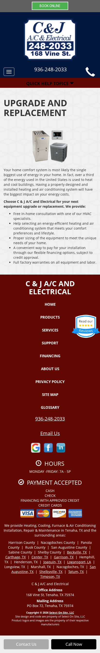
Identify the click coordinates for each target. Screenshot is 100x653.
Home (50, 304)
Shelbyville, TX (50, 571)
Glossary (50, 407)
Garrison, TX (64, 557)
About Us (50, 368)
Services (50, 330)
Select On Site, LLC (61, 612)
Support (50, 342)
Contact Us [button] (26, 644)
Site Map (50, 394)
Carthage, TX (15, 557)
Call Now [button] (74, 644)
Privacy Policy (50, 381)
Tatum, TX (76, 571)
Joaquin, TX (52, 562)
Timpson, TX (50, 576)
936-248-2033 (50, 418)
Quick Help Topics (48, 83)
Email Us (50, 433)
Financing (50, 355)
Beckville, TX (77, 552)
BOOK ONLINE (50, 6)
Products (50, 317)
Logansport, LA (79, 562)
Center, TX (40, 557)
